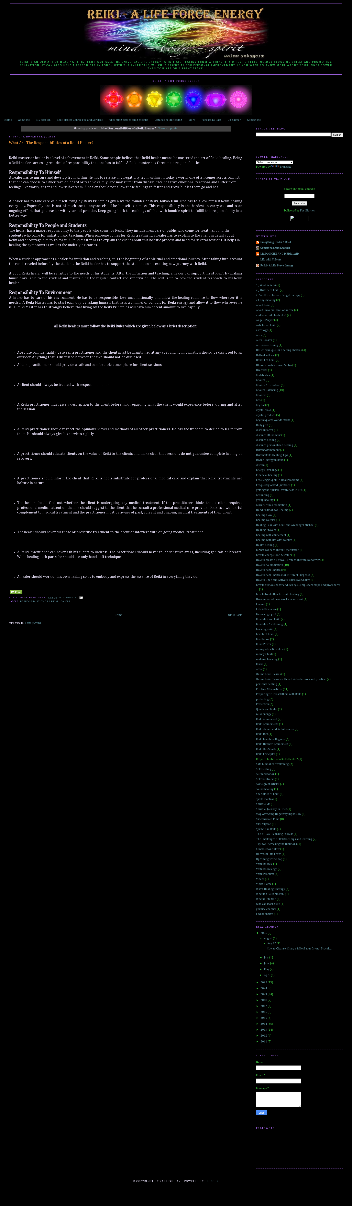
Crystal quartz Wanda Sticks (273, 420)
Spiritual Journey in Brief (271, 809)
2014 (264, 1023)
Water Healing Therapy (270, 889)
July (266, 957)
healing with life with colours (274, 540)
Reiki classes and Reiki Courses (275, 729)
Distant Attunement (267, 450)
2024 (264, 988)
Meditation (263, 639)
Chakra (260, 380)
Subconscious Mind (267, 819)
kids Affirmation (266, 609)
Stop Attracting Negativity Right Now (278, 814)
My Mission (43, 119)
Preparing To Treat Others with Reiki (278, 694)
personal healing (266, 684)
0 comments (68, 597)
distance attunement (268, 435)
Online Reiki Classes (268, 674)
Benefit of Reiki (265, 360)
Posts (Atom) (33, 623)
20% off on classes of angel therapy (278, 295)
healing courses (265, 520)
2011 (264, 1041)
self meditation (265, 774)
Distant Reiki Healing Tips (272, 455)
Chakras (261, 395)
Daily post (262, 425)
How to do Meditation (269, 565)
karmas (260, 604)
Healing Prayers (266, 530)
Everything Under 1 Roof (275, 242)
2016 (264, 1012)
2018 (264, 1000)
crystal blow (263, 410)
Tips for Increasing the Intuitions (276, 844)
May (267, 969)
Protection (262, 704)
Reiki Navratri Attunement (272, 744)
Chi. (258, 400)
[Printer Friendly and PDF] (16, 594)
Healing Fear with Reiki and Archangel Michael (285, 525)
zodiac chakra (264, 914)
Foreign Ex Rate (211, 119)
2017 (264, 1006)
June (267, 963)
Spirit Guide (263, 804)
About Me (24, 119)
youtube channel (266, 909)
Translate (285, 166)
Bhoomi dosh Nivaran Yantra (274, 365)
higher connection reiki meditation (277, 550)
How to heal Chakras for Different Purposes (283, 575)
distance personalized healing (274, 445)
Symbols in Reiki (266, 829)
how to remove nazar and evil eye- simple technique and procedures (298, 585)
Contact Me (254, 119)
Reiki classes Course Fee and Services (80, 119)
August (268, 938)
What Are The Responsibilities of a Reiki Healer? (51, 143)
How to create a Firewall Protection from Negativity (288, 560)
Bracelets (261, 370)
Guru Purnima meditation (271, 505)
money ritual (264, 654)
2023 (264, 994)
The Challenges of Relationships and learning (284, 839)
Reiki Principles (265, 754)
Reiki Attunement (266, 719)
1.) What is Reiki (266, 285)
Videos (260, 879)
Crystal (260, 405)
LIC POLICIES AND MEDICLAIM (279, 253)
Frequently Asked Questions (273, 485)
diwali (260, 465)
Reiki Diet (262, 734)
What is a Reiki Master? (270, 894)
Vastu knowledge (266, 869)
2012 (264, 1035)
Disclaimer (234, 119)
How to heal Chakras (269, 570)
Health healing (265, 545)
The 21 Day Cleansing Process (274, 834)
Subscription (263, 824)
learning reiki (264, 629)
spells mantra (264, 799)
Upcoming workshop (269, 859)
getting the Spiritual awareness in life (279, 490)
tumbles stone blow (268, 849)
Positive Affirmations (269, 689)
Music (259, 664)
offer (259, 669)
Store (192, 119)
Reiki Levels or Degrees (270, 739)
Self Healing (263, 769)
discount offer (264, 430)
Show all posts (168, 128)
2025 (264, 982)
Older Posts (235, 615)
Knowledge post (266, 614)
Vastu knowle (264, 864)
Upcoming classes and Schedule (128, 119)
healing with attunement (271, 535)
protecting (262, 699)
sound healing (265, 789)
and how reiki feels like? (271, 315)
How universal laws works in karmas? (279, 599)
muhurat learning (267, 659)
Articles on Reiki (266, 325)
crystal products (266, 415)
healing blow (264, 515)
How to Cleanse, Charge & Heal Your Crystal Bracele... (299, 948)
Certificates (263, 375)
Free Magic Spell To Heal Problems (277, 480)
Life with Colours (271, 259)
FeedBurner (307, 210)
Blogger (211, 1181)
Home (8, 119)
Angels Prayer (265, 320)
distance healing (266, 440)
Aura (259, 335)
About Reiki (263, 305)
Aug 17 (272, 943)
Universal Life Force (268, 854)
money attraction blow (270, 649)
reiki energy (263, 714)
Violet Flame (264, 884)
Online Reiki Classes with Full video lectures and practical (291, 679)
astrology (262, 330)
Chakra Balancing (267, 390)
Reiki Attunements (267, 724)
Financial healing (266, 475)
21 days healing (266, 300)
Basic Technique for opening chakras (279, 350)
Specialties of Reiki (267, 794)
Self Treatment (265, 779)
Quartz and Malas (266, 709)
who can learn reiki (268, 904)
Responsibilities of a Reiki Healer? (45, 601)
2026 (264, 933)
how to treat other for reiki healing (277, 594)
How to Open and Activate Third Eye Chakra (283, 580)
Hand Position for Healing (272, 510)
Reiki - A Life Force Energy (277, 265)
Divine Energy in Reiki (270, 460)
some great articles (267, 784)
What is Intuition (266, 899)
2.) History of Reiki (267, 290)
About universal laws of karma (275, 310)
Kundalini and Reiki (268, 619)
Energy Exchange (267, 470)
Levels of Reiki (265, 634)
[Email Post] (80, 597)
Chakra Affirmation (268, 385)
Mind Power (263, 644)
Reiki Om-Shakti (266, 749)
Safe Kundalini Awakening (272, 764)
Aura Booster (264, 340)
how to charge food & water (273, 555)
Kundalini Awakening (269, 624)
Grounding (262, 495)
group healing (265, 500)
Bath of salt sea (265, 355)
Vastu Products (265, 874)
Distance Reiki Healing (168, 119)
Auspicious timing (267, 345)
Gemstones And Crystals (275, 248)
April (267, 975)
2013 (264, 1029)
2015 (264, 1018)
